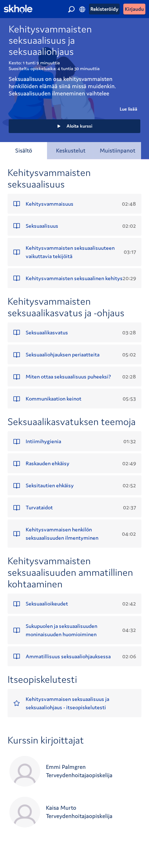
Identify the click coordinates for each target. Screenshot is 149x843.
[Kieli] (82, 9)
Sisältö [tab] (23, 150)
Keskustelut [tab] (70, 150)
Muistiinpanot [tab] (117, 150)
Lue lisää (128, 109)
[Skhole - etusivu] (18, 9)
